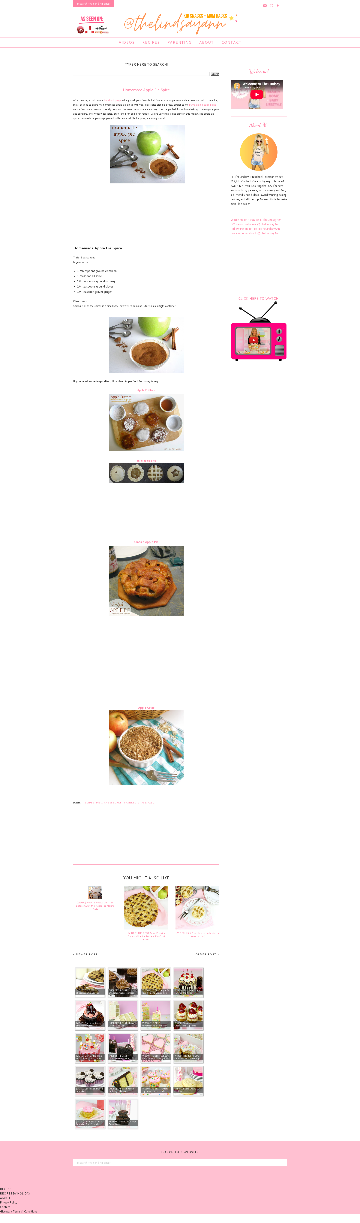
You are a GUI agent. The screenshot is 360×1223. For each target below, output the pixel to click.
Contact (5, 1207)
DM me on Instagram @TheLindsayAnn (255, 224)
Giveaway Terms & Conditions (18, 1211)
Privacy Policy (8, 1202)
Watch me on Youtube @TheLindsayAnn (256, 220)
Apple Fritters (146, 390)
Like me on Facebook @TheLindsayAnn (255, 233)
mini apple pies (146, 460)
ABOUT (5, 1198)
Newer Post (87, 954)
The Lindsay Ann (169, 1218)
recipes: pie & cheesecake (102, 802)
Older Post (206, 954)
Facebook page (112, 100)
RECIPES (6, 1189)
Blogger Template (200, 1218)
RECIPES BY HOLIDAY (15, 1193)
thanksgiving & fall (139, 802)
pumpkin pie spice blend (202, 104)
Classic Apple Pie (146, 542)
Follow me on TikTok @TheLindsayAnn (255, 229)
